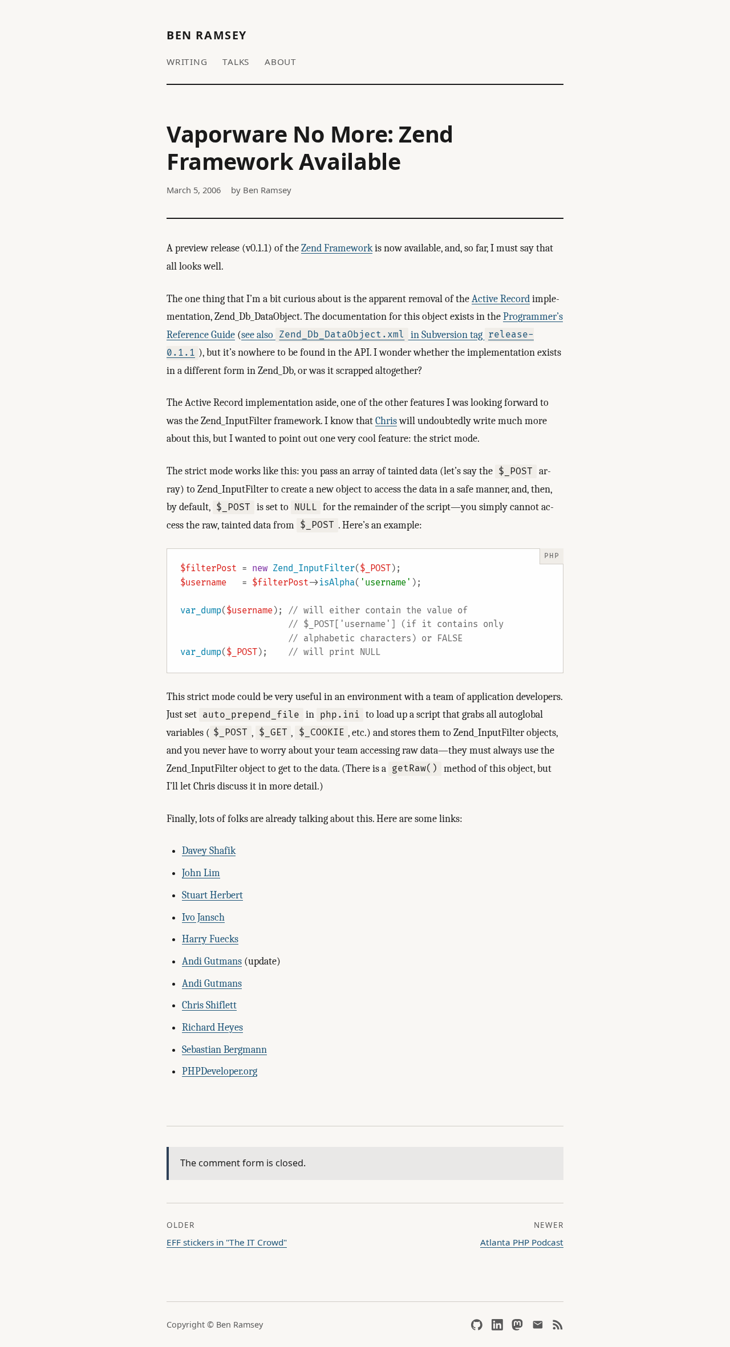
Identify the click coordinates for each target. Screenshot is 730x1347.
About (281, 61)
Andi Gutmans (212, 961)
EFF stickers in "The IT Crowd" (227, 1242)
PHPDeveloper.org (219, 1071)
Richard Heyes (212, 1027)
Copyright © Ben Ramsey (215, 1324)
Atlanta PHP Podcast (521, 1242)
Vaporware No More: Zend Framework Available (310, 148)
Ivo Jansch (203, 917)
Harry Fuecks (210, 939)
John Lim (201, 873)
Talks (235, 61)
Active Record (501, 299)
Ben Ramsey (207, 35)
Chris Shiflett (209, 1005)
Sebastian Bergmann (224, 1050)
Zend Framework (336, 248)
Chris (386, 421)
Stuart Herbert (212, 895)
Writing (187, 61)
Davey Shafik (209, 851)
